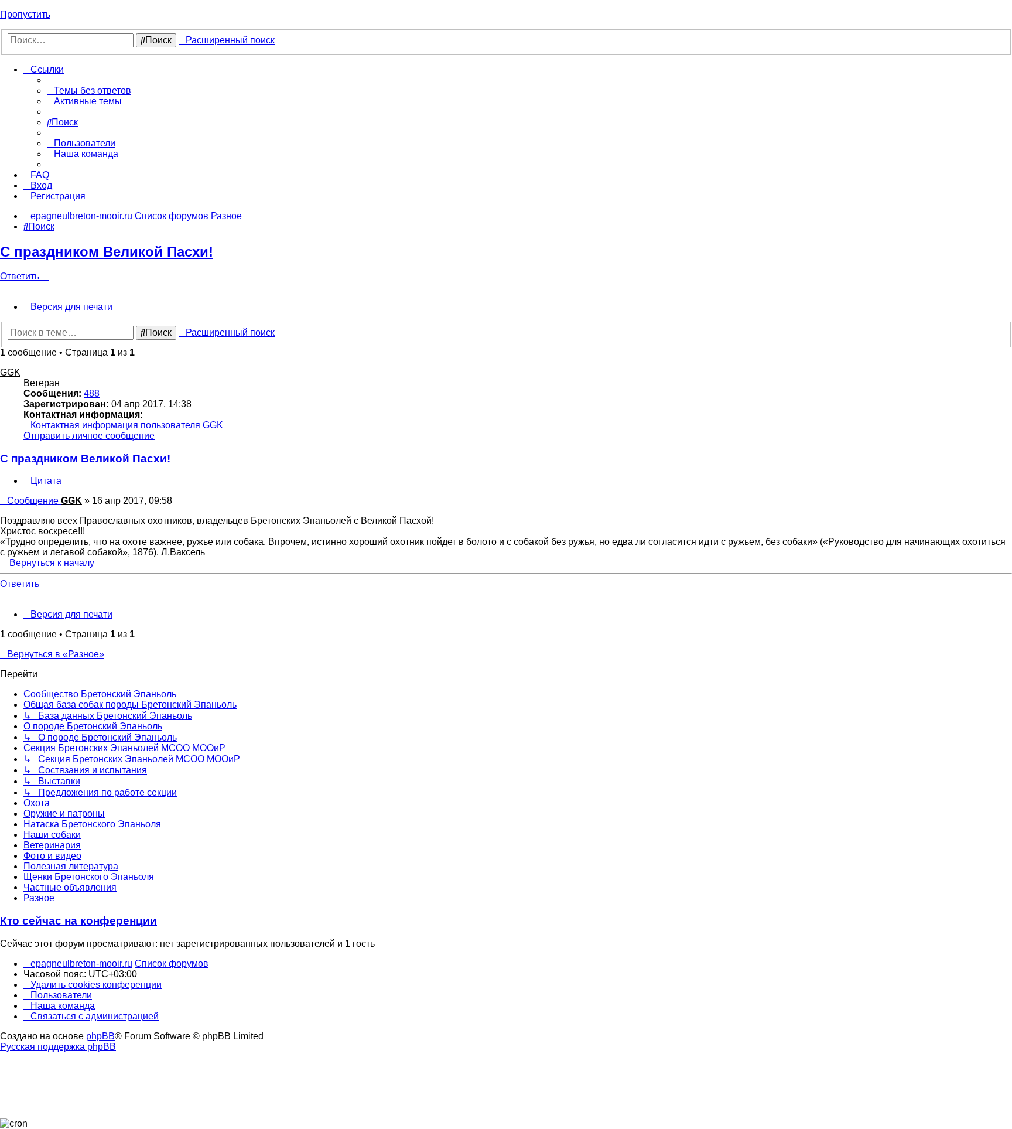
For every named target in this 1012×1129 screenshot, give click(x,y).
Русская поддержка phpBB (58, 1047)
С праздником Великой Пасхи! (106, 252)
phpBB (100, 1036)
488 (92, 393)
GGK (10, 372)
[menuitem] (89, 90)
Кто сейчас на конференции (78, 921)
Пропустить (25, 14)
